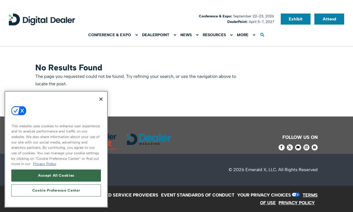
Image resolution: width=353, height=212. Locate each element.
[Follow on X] (290, 147)
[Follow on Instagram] (306, 147)
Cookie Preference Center (56, 190)
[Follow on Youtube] (298, 147)
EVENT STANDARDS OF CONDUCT (197, 195)
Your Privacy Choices (264, 195)
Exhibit (296, 19)
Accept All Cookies (56, 175)
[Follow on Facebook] (282, 147)
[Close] (101, 99)
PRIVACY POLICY (297, 202)
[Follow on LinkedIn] (315, 147)
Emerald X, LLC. (261, 169)
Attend (329, 19)
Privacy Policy (44, 164)
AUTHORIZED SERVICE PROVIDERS (120, 195)
